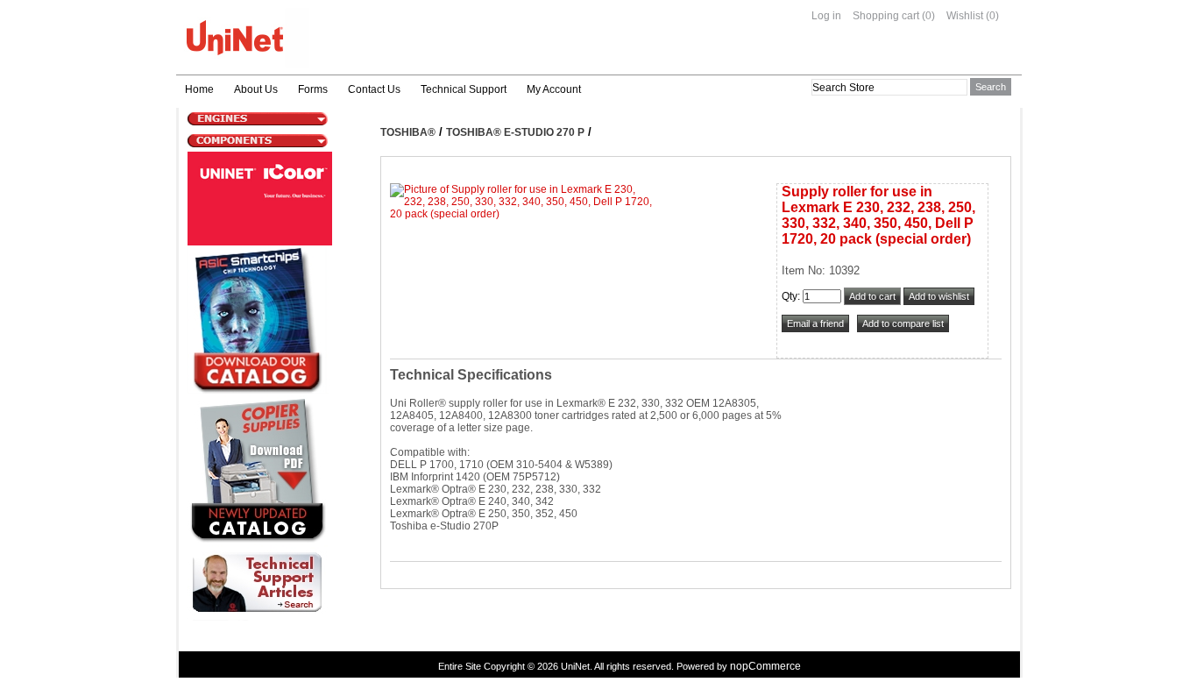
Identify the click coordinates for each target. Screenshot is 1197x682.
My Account (554, 89)
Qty (789, 296)
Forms (313, 89)
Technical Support (463, 89)
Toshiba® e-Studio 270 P (515, 132)
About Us (256, 89)
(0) (928, 16)
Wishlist (964, 16)
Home (199, 89)
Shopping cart (886, 16)
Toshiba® (408, 132)
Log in (826, 16)
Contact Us (374, 89)
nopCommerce (765, 666)
